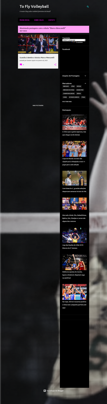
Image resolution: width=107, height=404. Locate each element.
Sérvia (79, 93)
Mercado (66, 86)
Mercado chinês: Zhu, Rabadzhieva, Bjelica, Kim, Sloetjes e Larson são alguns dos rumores (74, 218)
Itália (83, 97)
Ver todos (23, 31)
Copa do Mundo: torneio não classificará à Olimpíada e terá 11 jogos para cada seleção (73, 162)
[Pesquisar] (88, 6)
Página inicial (25, 20)
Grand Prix (80, 90)
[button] (55, 64)
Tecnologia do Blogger (55, 391)
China (65, 97)
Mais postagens (38, 105)
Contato (51, 20)
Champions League (68, 93)
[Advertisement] (38, 84)
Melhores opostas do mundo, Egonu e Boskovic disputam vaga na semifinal (73, 275)
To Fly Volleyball (34, 6)
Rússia (79, 86)
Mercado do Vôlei (68, 90)
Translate (79, 42)
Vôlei (72, 86)
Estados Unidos (74, 97)
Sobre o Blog (39, 20)
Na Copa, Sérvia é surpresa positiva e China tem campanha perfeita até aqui (74, 305)
